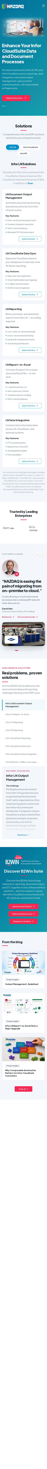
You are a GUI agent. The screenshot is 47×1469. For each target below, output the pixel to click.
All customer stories (26, 617)
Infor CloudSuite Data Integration (21, 754)
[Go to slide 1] (4, 106)
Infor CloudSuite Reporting (18, 738)
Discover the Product (22, 906)
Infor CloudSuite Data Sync (18, 746)
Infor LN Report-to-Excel (17, 714)
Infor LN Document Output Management (19, 705)
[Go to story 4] (21, 650)
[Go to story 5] (22, 650)
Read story (7, 617)
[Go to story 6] (24, 650)
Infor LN (12, 147)
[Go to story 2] (16, 650)
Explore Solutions (14, 98)
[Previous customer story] (37, 554)
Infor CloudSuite (30, 147)
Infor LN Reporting (14, 722)
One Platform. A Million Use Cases (21, 762)
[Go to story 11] (33, 650)
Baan (30, 183)
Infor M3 (23, 153)
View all (22, 1089)
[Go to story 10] (31, 650)
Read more (22, 835)
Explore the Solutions (22, 914)
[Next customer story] (42, 554)
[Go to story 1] (13, 650)
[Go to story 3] (19, 650)
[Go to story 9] (29, 650)
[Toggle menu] (43, 5)
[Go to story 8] (28, 650)
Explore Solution (28, 239)
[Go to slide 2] (6, 106)
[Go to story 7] (26, 650)
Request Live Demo (22, 921)
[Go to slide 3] (9, 106)
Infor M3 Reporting (14, 730)
